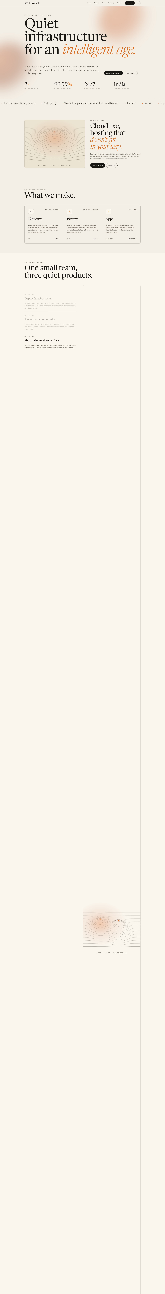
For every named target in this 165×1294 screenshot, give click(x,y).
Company (111, 3)
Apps (103, 3)
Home (89, 3)
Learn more (133, 238)
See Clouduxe (97, 165)
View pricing (112, 165)
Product (96, 3)
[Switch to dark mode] (139, 3)
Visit (57, 238)
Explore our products (113, 73)
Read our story (130, 73)
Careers (119, 3)
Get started (129, 3)
